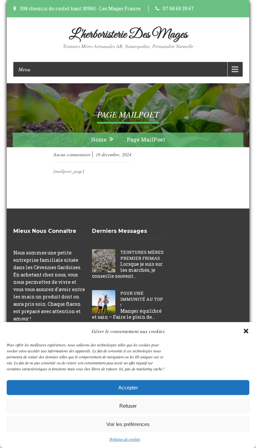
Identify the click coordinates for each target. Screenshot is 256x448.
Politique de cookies (124, 439)
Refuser (128, 406)
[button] (246, 331)
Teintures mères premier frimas (142, 255)
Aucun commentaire (72, 154)
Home (99, 139)
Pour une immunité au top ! (141, 299)
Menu (24, 69)
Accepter (128, 387)
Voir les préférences (128, 424)
